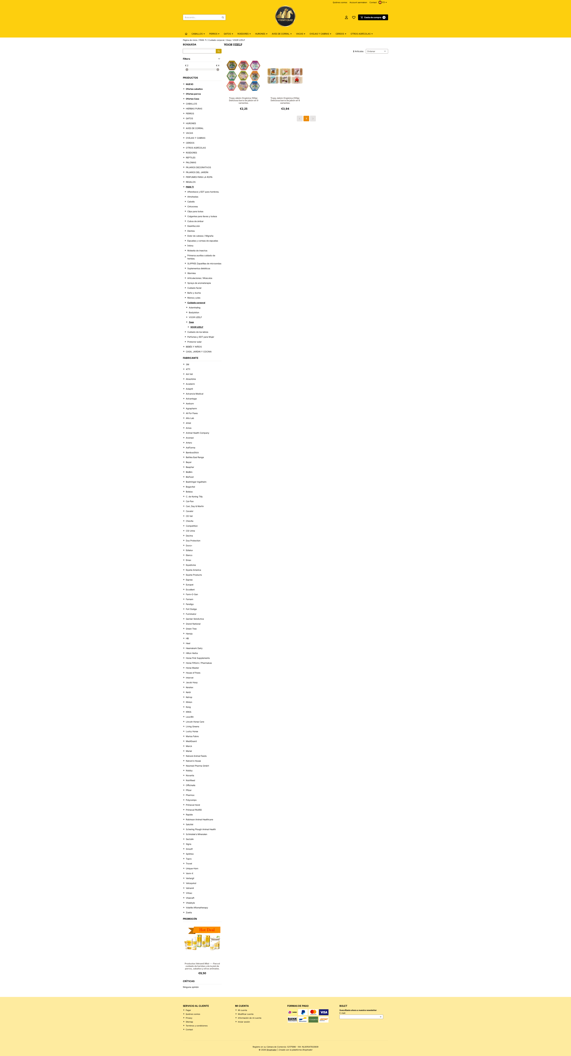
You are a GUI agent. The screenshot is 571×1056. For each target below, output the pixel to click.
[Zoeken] (219, 51)
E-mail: (361, 1013)
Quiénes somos (340, 2)
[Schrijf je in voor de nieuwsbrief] (380, 1017)
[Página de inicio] (186, 34)
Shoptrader (271, 1050)
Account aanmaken (358, 2)
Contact (373, 2)
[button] (383, 2)
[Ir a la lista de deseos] (354, 17)
